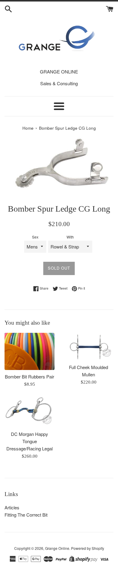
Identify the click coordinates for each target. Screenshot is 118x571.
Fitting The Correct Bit (26, 514)
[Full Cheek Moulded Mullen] (88, 347)
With (70, 236)
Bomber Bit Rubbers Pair (29, 376)
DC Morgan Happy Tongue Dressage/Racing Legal (29, 441)
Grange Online (57, 548)
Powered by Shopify (87, 548)
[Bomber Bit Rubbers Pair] (29, 351)
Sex (35, 236)
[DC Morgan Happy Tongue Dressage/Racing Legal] (29, 412)
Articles (12, 507)
